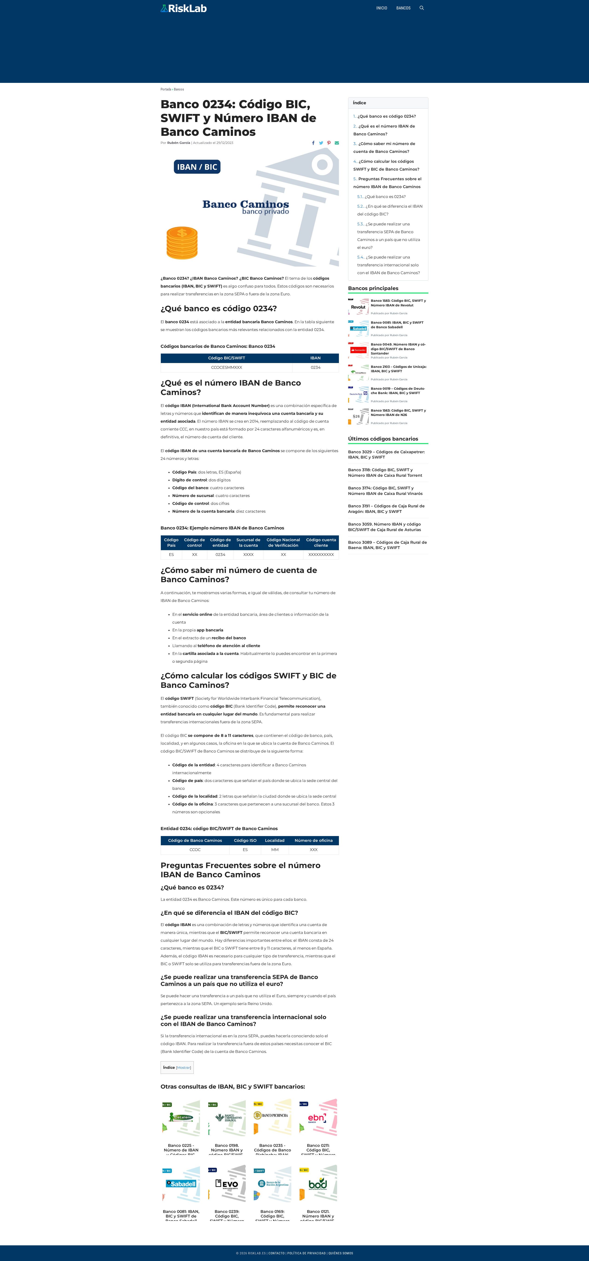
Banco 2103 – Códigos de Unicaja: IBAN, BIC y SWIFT (399, 369)
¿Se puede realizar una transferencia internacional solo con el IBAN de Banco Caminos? (388, 265)
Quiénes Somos (341, 1253)
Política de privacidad (306, 1253)
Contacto (277, 1253)
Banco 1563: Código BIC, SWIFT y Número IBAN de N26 (398, 412)
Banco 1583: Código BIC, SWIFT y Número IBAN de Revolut (398, 303)
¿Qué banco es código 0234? (384, 116)
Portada (166, 89)
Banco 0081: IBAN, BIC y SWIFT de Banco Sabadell (397, 324)
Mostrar (183, 1068)
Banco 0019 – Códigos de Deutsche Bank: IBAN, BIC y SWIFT (398, 390)
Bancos (403, 8)
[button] (421, 8)
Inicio (381, 8)
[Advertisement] (294, 50)
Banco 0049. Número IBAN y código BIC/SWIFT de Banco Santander (398, 348)
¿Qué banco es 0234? (381, 196)
